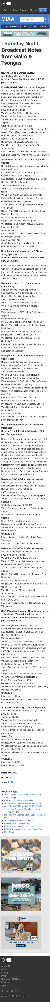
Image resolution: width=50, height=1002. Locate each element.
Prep (15, 10)
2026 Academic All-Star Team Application (22, 803)
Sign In (33, 10)
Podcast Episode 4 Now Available (18, 800)
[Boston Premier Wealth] (25, 933)
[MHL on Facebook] (2, 990)
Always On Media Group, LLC (15, 996)
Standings (26, 27)
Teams (5, 27)
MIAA (4, 969)
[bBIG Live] (25, 857)
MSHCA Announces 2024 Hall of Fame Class (23, 829)
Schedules (14, 27)
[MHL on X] (7, 990)
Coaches (23, 10)
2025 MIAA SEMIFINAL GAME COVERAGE (23, 806)
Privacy (5, 982)
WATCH (43, 10)
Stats (35, 27)
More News (9, 832)
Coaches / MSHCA (10, 978)
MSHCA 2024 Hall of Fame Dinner (18, 826)
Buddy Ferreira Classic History (17, 823)
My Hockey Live (6, 3)
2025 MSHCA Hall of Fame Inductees (20, 820)
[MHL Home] (6, 960)
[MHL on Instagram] (12, 990)
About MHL (7, 966)
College (7, 10)
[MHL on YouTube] (16, 990)
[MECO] (25, 895)
